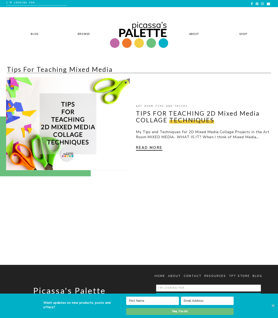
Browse (84, 34)
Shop (243, 34)
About (194, 34)
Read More (149, 147)
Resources (215, 276)
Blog (35, 34)
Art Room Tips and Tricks (162, 105)
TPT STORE (239, 276)
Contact (193, 276)
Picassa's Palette (69, 291)
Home (160, 276)
